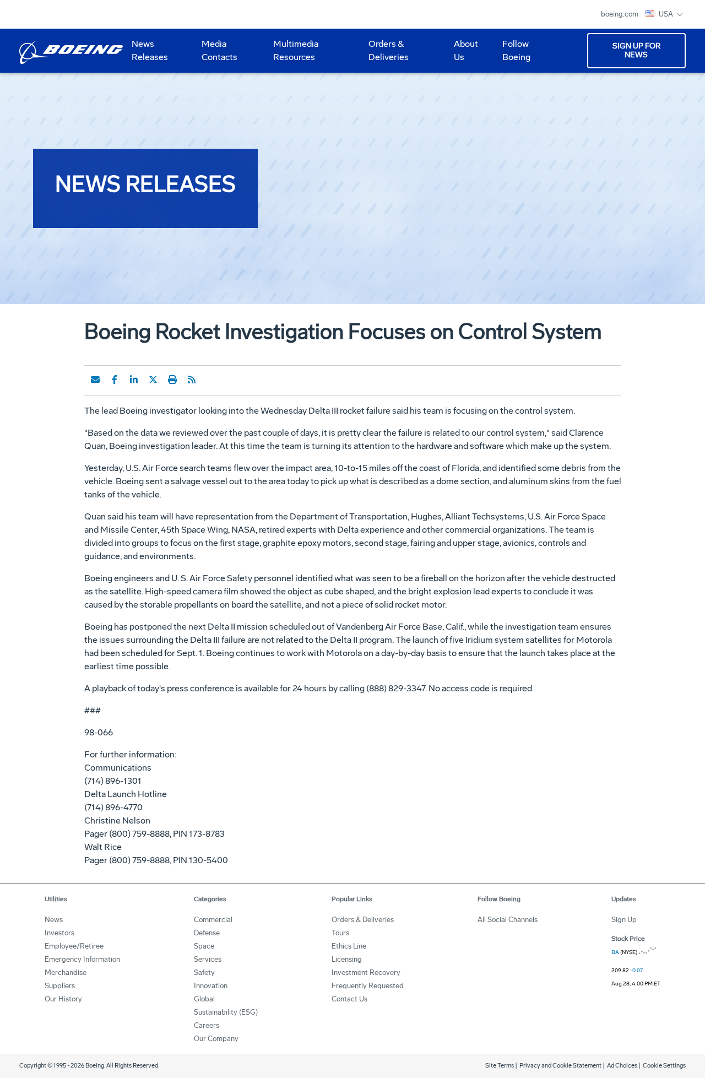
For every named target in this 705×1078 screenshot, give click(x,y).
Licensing (347, 959)
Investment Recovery (366, 972)
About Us (461, 55)
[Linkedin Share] (134, 379)
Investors (59, 933)
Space (204, 946)
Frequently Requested (368, 986)
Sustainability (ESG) (226, 1012)
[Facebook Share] (114, 379)
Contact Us (349, 999)
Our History (63, 999)
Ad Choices (622, 1065)
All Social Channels (508, 920)
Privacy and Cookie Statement (560, 1065)
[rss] (191, 379)
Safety (204, 972)
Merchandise (65, 972)
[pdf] (211, 379)
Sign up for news (636, 50)
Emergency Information (82, 959)
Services (207, 959)
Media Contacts (219, 50)
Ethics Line (349, 946)
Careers (206, 1025)
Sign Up (624, 920)
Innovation (210, 986)
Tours (340, 933)
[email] (95, 379)
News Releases (150, 50)
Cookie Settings (664, 1065)
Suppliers (60, 986)
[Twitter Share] (153, 379)
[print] (172, 379)
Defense (207, 933)
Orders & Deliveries (384, 55)
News (54, 920)
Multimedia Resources (291, 55)
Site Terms (499, 1065)
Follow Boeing (516, 50)
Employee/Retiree (74, 946)
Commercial (213, 920)
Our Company (216, 1038)
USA (667, 14)
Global (204, 999)
